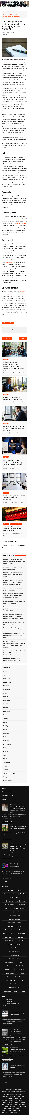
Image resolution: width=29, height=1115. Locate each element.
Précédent (7, 338)
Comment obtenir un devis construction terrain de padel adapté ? (14, 602)
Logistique (6, 726)
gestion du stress (8, 933)
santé (22, 973)
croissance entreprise (18, 908)
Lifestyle (5, 722)
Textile (5, 766)
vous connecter (13, 545)
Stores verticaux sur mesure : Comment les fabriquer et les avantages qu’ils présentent (17, 808)
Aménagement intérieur (10, 894)
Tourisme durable (14, 984)
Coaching (6, 685)
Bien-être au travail (14, 897)
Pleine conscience (20, 966)
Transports (6, 777)
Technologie (6, 762)
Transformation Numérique (10, 991)
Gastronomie (6, 700)
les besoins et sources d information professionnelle (14, 3)
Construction (6, 689)
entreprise (21, 930)
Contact (4, 799)
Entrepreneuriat (9, 930)
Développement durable (14, 922)
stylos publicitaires (21, 223)
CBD (6, 908)
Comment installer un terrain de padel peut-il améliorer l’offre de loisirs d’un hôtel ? (13, 635)
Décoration (20, 912)
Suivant (22, 338)
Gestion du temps (21, 933)
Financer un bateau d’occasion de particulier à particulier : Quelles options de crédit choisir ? (14, 609)
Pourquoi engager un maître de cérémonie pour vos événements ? (14, 497)
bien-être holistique (9, 904)
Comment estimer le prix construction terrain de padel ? (13, 623)
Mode (4, 737)
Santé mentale (7, 976)
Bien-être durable (21, 901)
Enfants (5, 693)
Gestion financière (8, 937)
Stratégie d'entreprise (20, 976)
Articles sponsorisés (7, 795)
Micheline (7, 533)
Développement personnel (14, 926)
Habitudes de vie (21, 937)
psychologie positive (10, 973)
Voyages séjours (7, 780)
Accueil (4, 788)
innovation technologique (14, 944)
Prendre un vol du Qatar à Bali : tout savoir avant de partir (13, 568)
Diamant (8, 912)
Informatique (6, 711)
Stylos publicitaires (8, 322)
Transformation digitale (14, 987)
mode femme (7, 966)
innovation (21, 940)
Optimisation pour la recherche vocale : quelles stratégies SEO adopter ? (14, 428)
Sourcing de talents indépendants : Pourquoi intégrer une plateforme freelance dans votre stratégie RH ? (13, 366)
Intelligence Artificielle (14, 948)
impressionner (10, 262)
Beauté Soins (7, 682)
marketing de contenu (14, 958)
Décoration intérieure (14, 919)
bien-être (22, 894)
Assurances (6, 678)
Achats (5, 671)
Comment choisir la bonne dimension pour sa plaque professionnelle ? (12, 528)
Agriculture (6, 674)
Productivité (21, 969)
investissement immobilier (14, 951)
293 (6, 882)
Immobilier (6, 704)
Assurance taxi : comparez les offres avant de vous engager (13, 589)
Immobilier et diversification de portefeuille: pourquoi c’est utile (11, 659)
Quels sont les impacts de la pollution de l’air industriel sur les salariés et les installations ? (14, 653)
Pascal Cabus (8, 372)
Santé (5, 755)
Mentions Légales (7, 791)
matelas (22, 962)
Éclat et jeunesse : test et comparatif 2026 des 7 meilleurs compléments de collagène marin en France (13, 595)
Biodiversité (22, 904)
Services (5, 758)
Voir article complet (7, 821)
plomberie (7, 969)
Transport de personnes (9, 773)
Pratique (5, 747)
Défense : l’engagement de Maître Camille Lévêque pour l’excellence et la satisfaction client (14, 561)
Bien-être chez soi (8, 901)
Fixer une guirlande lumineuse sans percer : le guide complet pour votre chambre (13, 574)
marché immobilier (14, 955)
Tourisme (5, 769)
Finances (5, 696)
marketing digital (9, 962)
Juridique (6, 523)
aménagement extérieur (14, 890)
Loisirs (5, 729)
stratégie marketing (10, 980)
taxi (23, 980)
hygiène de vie (9, 940)
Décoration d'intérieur (14, 915)
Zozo (6, 433)
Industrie (5, 707)
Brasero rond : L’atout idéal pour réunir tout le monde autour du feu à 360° (13, 629)
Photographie (7, 744)
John (6, 468)
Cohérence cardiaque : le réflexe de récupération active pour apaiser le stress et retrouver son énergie (13, 582)
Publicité (19, 523)
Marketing (5, 34)
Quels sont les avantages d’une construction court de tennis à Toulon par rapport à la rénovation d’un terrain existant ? (14, 644)
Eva (4, 32)
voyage (23, 991)
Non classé (6, 740)
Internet (5, 715)
